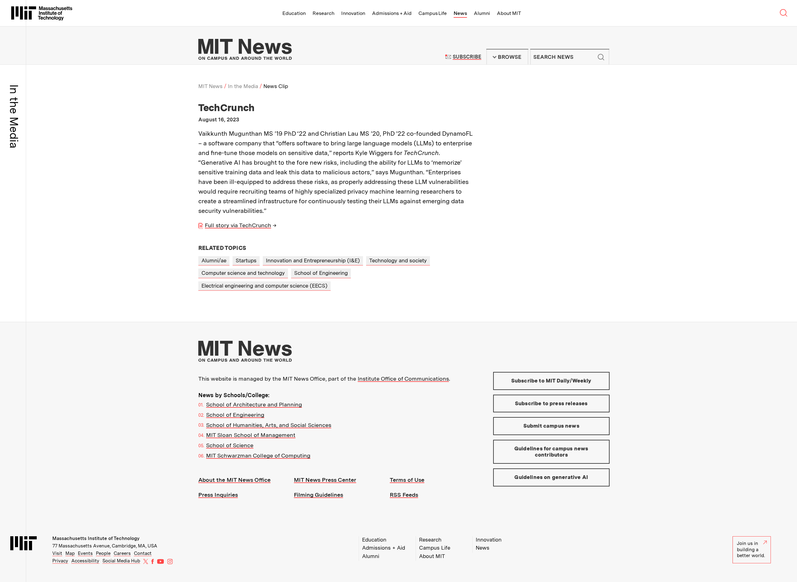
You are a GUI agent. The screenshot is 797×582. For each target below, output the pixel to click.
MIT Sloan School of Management (250, 435)
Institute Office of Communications (403, 378)
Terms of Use (407, 479)
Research (323, 13)
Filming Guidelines (318, 494)
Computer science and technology (243, 273)
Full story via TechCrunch (238, 225)
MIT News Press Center (325, 479)
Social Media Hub (121, 561)
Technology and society (398, 260)
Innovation (353, 13)
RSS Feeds (404, 494)
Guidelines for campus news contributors (551, 451)
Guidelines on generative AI (551, 477)
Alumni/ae (213, 260)
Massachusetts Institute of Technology (95, 538)
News (460, 13)
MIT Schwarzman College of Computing (258, 455)
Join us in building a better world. (751, 549)
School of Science (229, 445)
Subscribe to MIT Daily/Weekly (551, 381)
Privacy (60, 561)
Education (294, 13)
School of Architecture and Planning (254, 404)
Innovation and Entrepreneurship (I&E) (313, 260)
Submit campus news (551, 426)
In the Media (243, 86)
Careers (122, 553)
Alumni (482, 13)
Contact (143, 553)
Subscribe (467, 57)
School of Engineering (321, 273)
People (103, 553)
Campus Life (432, 13)
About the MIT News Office (234, 479)
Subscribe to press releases (551, 403)
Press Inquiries (218, 494)
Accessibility (85, 561)
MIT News (210, 86)
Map (70, 553)
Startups (246, 260)
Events (85, 553)
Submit (601, 56)
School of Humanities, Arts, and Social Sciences (268, 425)
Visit (57, 553)
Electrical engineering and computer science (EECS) (264, 286)
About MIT (509, 13)
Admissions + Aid (392, 13)
